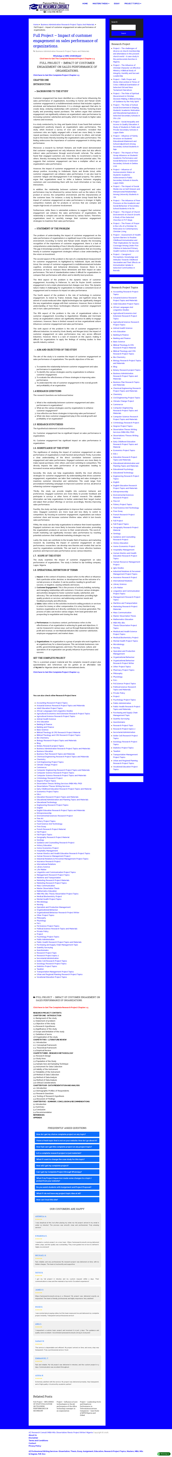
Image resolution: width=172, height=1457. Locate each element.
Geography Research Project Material (53, 837)
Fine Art (40, 818)
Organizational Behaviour (47, 910)
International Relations (46, 864)
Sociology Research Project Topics (51, 964)
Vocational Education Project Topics (52, 977)
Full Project (41, 832)
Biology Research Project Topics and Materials (57, 740)
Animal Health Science (46, 719)
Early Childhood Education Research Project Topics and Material (64, 789)
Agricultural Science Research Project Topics (56, 716)
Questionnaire (43, 950)
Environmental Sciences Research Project (55, 816)
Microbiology (42, 902)
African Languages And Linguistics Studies (55, 711)
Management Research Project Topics (53, 875)
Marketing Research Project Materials (53, 880)
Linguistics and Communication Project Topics (56, 872)
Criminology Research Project (50, 778)
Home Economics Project (48, 848)
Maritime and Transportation (49, 878)
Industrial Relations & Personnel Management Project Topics (62, 859)
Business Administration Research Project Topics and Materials (62, 51)
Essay (117, 3)
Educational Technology (47, 802)
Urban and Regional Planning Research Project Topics (60, 974)
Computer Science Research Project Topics (55, 773)
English (40, 808)
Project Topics (132, 3)
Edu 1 (39, 794)
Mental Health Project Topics (49, 899)
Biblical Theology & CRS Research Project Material (58, 732)
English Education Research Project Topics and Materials (61, 810)
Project (40, 934)
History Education (44, 845)
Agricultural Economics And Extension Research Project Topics (63, 714)
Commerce (41, 767)
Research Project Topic (47, 953)
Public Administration (45, 939)
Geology (40, 840)
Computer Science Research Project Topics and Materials (61, 775)
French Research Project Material (51, 829)
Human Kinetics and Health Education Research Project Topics (63, 853)
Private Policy (42, 931)
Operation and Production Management (54, 907)
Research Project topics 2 (48, 956)
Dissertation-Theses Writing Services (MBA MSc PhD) (59, 783)
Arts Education (43, 722)
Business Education (45, 751)
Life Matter (41, 869)
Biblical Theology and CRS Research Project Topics (58, 735)
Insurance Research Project (48, 861)
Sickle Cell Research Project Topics (52, 961)
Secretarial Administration (48, 958)
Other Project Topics (45, 915)
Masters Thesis (100, 3)
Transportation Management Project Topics (55, 972)
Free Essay (41, 826)
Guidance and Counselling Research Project (55, 843)
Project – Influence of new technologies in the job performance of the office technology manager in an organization (67, 1406)
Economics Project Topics (48, 792)
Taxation (40, 969)
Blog (39, 743)
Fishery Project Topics (46, 821)
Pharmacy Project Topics (123, 670)
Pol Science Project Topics (48, 926)
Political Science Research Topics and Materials (57, 929)
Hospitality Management (47, 851)
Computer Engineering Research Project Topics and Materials (63, 770)
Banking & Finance (44, 724)
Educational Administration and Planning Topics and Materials (62, 800)
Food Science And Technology (49, 824)
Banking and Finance (45, 727)
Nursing (40, 904)
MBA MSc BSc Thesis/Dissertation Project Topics (57, 894)
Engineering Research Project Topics (52, 805)
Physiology (41, 921)
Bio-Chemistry (43, 738)
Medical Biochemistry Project (49, 896)
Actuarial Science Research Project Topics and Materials (61, 706)
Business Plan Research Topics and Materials (56, 754)
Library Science (43, 867)
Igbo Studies (118, 568)
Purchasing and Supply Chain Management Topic (57, 945)
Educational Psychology (123, 469)
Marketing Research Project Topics (52, 883)
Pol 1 (39, 923)
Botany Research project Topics (50, 746)
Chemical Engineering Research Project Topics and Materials (63, 757)
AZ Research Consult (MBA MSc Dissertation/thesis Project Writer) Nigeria (61, 1432)
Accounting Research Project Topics (52, 703)
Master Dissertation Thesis (48, 888)
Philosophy (41, 918)
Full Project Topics (44, 835)
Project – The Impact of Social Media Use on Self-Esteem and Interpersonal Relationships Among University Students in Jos (126, 191)
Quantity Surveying (45, 947)
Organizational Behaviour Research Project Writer (58, 912)
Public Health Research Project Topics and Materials (59, 942)
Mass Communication (46, 886)
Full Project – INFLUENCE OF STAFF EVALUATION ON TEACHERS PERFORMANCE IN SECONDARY (43, 1406)
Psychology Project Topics (48, 937)
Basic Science (42, 730)
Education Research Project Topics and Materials (57, 797)
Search (114, 22)
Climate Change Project (47, 765)
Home (85, 3)
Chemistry (41, 759)
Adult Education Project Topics (50, 708)
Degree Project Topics (46, 781)
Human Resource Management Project (53, 856)
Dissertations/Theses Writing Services (53, 786)
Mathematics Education (47, 891)
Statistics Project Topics (47, 966)
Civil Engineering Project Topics (50, 762)
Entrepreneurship (44, 813)
